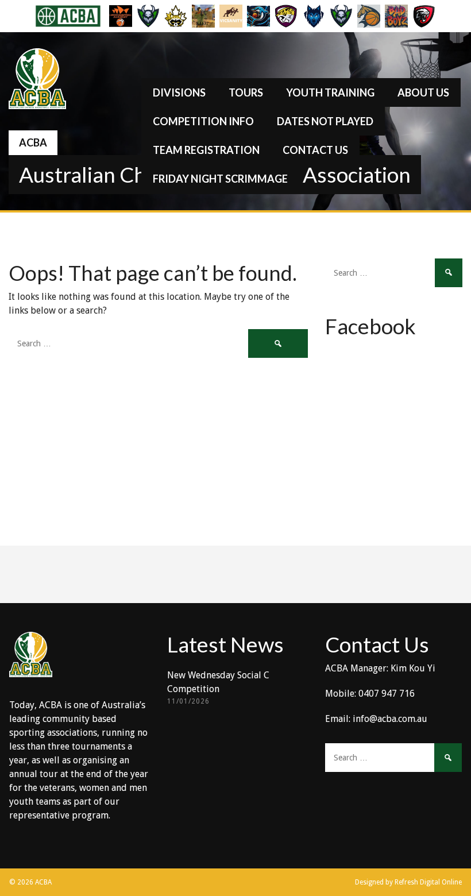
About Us (423, 92)
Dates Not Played (325, 121)
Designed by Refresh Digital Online (408, 882)
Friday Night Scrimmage (220, 178)
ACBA (33, 142)
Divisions (179, 92)
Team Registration (206, 150)
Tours (246, 92)
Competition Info (203, 121)
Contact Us (315, 150)
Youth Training (330, 92)
